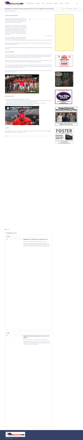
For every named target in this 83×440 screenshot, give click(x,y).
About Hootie (49, 3)
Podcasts (38, 3)
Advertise (56, 3)
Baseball (75, 8)
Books (43, 3)
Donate (61, 3)
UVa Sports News (29, 3)
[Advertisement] (64, 32)
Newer (8, 236)
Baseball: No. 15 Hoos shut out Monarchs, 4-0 (35, 239)
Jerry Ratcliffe (15, 438)
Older (8, 333)
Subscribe (67, 3)
